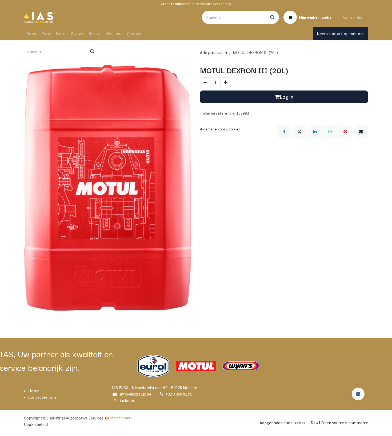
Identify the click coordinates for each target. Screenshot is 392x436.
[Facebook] (284, 131)
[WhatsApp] (330, 131)
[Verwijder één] (205, 82)
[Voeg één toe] (226, 82)
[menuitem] (31, 33)
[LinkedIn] (315, 131)
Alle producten (213, 52)
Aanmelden (353, 17)
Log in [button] (286, 96)
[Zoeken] (272, 17)
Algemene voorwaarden (220, 129)
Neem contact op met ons (341, 33)
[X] (299, 131)
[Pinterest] (345, 131)
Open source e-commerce (344, 422)
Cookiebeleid (36, 424)
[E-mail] (360, 131)
